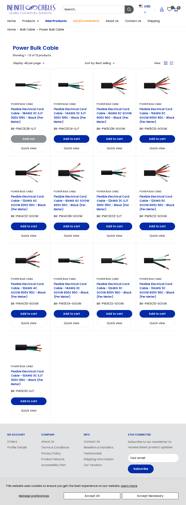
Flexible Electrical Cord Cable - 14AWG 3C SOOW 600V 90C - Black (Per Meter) (71, 290)
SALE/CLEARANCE (86, 21)
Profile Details (17, 447)
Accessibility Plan (53, 465)
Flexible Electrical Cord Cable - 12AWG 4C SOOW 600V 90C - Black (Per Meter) (28, 203)
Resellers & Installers (98, 447)
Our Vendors (93, 465)
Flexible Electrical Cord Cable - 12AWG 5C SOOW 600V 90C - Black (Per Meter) (157, 203)
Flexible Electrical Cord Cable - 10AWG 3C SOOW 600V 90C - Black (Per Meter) (157, 290)
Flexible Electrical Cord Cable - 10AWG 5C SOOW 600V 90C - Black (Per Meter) (157, 115)
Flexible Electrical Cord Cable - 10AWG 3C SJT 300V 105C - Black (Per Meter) (27, 377)
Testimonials (93, 453)
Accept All (92, 496)
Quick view (29, 148)
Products (28, 21)
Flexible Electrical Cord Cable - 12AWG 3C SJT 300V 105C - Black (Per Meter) (113, 203)
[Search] (129, 9)
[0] (175, 9)
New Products (56, 21)
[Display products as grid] (165, 63)
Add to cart (71, 139)
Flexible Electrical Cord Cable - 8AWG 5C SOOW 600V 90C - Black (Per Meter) (114, 115)
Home (11, 21)
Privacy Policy (51, 453)
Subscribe (140, 469)
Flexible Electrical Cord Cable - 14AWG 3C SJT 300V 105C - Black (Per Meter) (70, 115)
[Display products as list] (171, 63)
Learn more (129, 486)
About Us (112, 21)
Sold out (29, 139)
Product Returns (52, 459)
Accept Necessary (150, 496)
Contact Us (133, 21)
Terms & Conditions (55, 447)
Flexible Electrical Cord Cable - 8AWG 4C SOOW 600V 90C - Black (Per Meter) (71, 203)
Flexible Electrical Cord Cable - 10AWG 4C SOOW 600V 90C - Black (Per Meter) (28, 290)
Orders (12, 442)
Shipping (153, 21)
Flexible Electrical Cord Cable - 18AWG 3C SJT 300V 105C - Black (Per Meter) (27, 115)
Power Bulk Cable (51, 29)
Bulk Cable (27, 29)
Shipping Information (99, 459)
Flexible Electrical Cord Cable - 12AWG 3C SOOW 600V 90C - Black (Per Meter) (114, 290)
